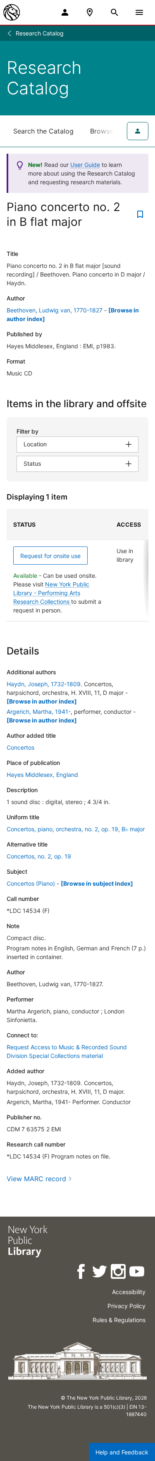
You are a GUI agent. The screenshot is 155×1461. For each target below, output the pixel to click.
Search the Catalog (43, 131)
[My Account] (64, 12)
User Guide (85, 164)
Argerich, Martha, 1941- (39, 711)
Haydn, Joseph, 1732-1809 (44, 683)
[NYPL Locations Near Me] (89, 12)
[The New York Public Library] (11, 12)
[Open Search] (114, 12)
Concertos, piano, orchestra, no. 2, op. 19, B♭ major (76, 829)
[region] (77, 565)
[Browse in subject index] (97, 883)
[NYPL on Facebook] (82, 1273)
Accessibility (128, 1291)
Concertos (20, 747)
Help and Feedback (121, 1452)
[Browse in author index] (42, 701)
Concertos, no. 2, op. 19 (39, 856)
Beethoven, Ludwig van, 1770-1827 (55, 310)
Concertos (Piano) (31, 883)
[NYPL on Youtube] (137, 1273)
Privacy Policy (126, 1305)
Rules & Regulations (119, 1319)
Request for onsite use (50, 555)
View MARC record (36, 1179)
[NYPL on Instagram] (119, 1273)
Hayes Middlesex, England (42, 774)
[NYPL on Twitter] (100, 1273)
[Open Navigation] (139, 12)
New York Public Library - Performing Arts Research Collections (51, 593)
